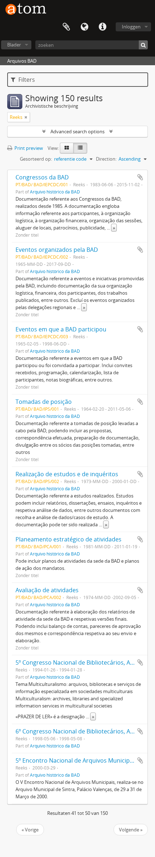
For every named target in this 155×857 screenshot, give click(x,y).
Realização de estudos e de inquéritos (66, 474)
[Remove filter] (26, 117)
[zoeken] (143, 44)
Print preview (28, 148)
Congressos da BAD (42, 177)
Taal (84, 27)
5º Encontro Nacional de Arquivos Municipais (76, 760)
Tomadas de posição (43, 402)
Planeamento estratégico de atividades (68, 539)
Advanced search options (77, 131)
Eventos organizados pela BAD (56, 250)
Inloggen (131, 26)
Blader (14, 44)
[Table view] (80, 148)
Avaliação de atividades (47, 590)
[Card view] (67, 148)
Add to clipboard (140, 177)
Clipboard (66, 27)
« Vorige (30, 829)
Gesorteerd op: (36, 159)
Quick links (102, 27)
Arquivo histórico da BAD (55, 192)
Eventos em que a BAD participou (60, 329)
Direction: (106, 159)
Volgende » (130, 829)
